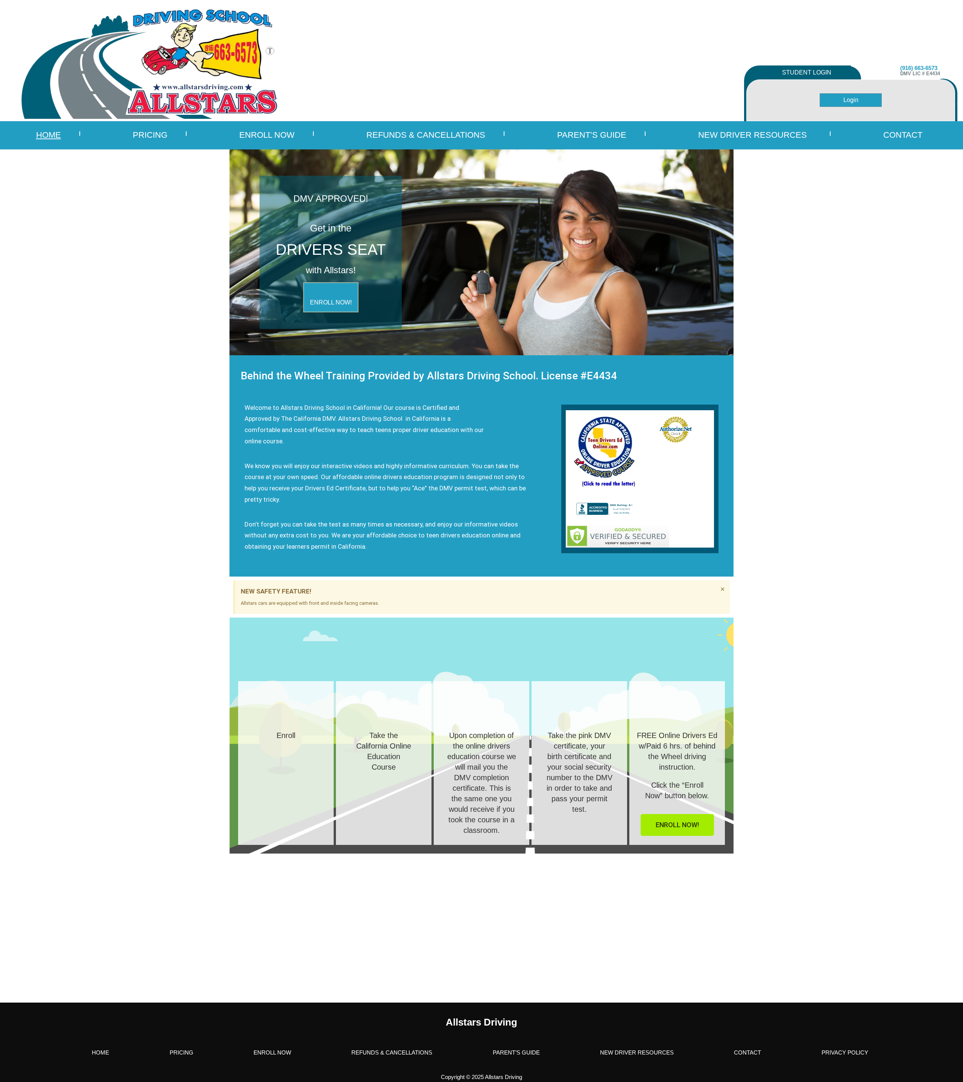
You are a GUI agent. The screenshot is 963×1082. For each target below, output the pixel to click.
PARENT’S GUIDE (591, 135)
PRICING (150, 135)
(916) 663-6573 (918, 68)
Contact (902, 135)
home (48, 135)
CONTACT (747, 1052)
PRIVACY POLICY (845, 1052)
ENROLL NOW (267, 135)
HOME (100, 1052)
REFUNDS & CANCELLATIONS (425, 135)
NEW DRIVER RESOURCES (752, 135)
